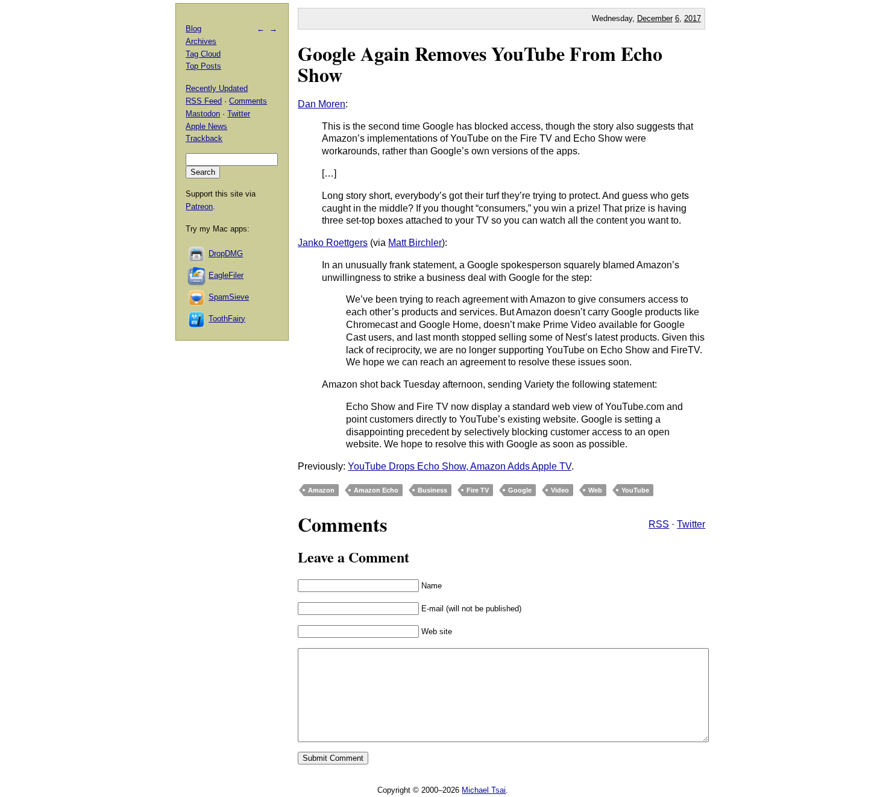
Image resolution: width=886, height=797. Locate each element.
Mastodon (203, 113)
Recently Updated (217, 88)
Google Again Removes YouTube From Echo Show (480, 64)
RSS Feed (204, 101)
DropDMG (226, 253)
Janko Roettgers (333, 243)
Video (560, 490)
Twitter (691, 524)
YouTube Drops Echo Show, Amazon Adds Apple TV (459, 466)
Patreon (199, 206)
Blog (193, 28)
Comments (248, 101)
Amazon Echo (376, 490)
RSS (659, 524)
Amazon (321, 490)
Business (432, 490)
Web (595, 490)
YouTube (635, 490)
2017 (692, 18)
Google (520, 490)
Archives (201, 41)
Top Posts (203, 66)
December (655, 18)
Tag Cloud (203, 53)
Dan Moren (321, 104)
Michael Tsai (484, 790)
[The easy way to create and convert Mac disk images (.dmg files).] (197, 253)
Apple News (206, 126)
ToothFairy (227, 318)
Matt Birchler (415, 243)
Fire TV (478, 490)
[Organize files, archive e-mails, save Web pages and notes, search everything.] (197, 275)
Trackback (204, 138)
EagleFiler (226, 275)
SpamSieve (229, 296)
